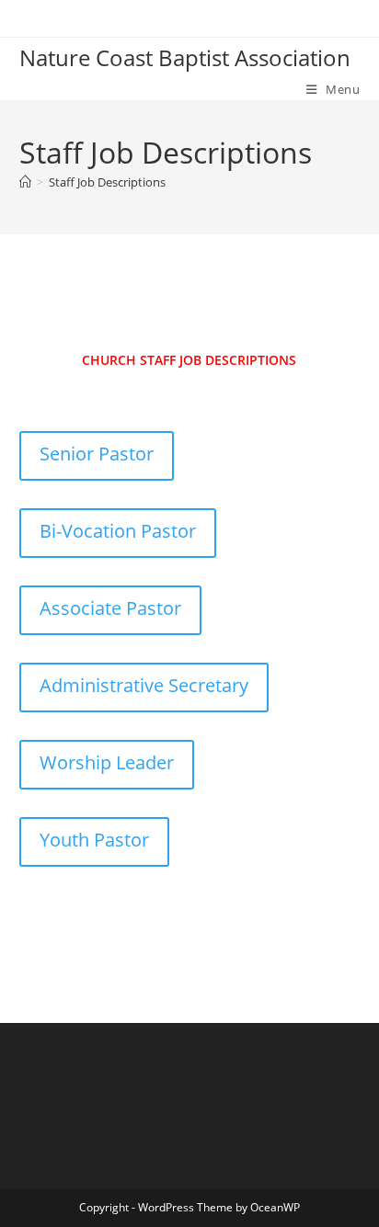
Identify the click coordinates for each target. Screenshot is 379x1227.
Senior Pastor (97, 453)
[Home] (25, 182)
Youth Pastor (94, 839)
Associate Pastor (110, 608)
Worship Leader (107, 762)
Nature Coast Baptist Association (184, 57)
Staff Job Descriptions (107, 182)
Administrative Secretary (144, 685)
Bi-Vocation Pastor (118, 530)
